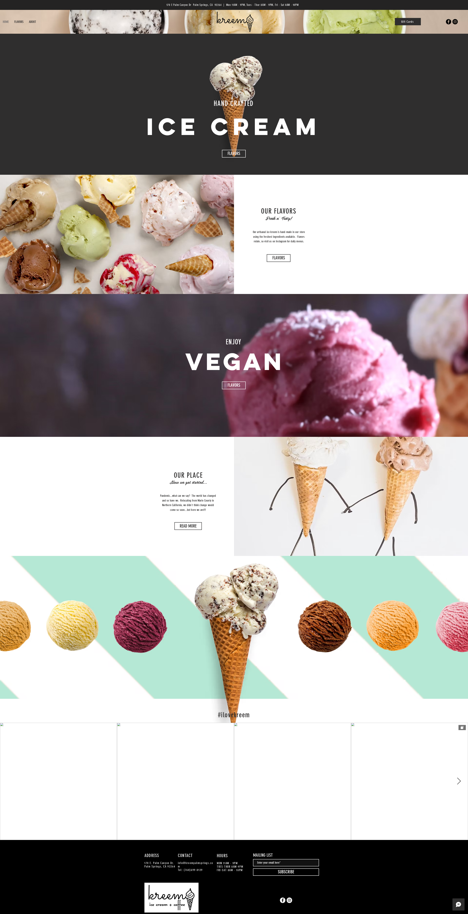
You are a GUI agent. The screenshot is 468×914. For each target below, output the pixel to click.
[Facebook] (448, 21)
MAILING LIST (263, 855)
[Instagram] (455, 21)
